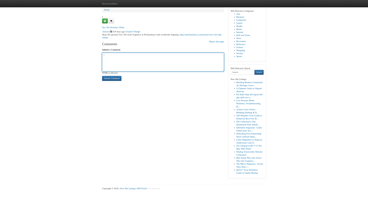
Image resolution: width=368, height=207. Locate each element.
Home (107, 10)
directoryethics (109, 3)
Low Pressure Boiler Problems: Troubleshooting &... (248, 103)
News (238, 38)
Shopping (240, 50)
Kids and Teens (243, 35)
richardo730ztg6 (132, 31)
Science (239, 47)
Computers (241, 20)
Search (259, 72)
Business (240, 17)
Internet (106, 31)
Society (239, 53)
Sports (239, 56)
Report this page (216, 41)
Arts (238, 14)
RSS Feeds (142, 188)
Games (239, 23)
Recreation (241, 41)
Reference (240, 44)
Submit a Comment (111, 50)
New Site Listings (128, 188)
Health (239, 26)
